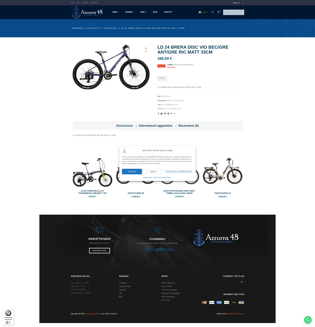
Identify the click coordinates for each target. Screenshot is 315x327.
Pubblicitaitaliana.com (235, 313)
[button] (146, 50)
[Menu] (12, 310)
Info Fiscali (165, 300)
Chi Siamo (123, 283)
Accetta (132, 171)
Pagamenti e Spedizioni (170, 293)
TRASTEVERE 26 (136, 193)
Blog (120, 296)
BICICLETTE (93, 28)
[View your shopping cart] (218, 12)
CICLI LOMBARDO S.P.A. (170, 104)
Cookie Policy (147, 177)
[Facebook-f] (242, 2)
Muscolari (110, 28)
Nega (153, 171)
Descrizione (124, 125)
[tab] (124, 125)
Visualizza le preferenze (179, 171)
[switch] (8, 322)
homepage (77, 28)
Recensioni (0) (189, 125)
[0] (212, 12)
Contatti (122, 290)
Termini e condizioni (169, 290)
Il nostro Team (125, 286)
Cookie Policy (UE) (168, 283)
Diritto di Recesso (168, 296)
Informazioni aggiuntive (155, 125)
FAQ (120, 293)
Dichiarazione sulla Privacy (162, 177)
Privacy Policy (166, 286)
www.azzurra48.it (92, 313)
